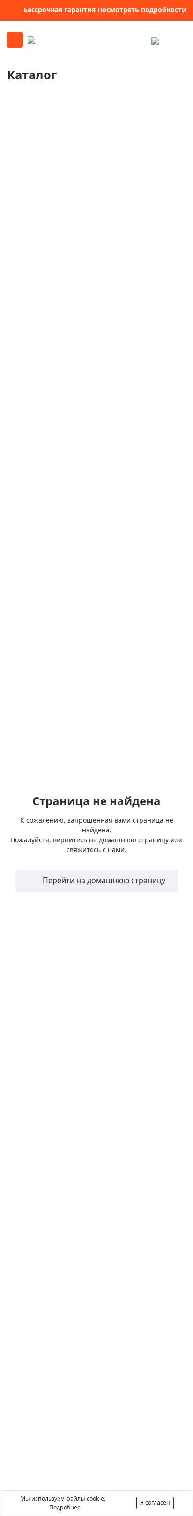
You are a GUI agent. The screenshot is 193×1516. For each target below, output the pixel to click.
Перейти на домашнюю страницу (103, 880)
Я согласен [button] (155, 1503)
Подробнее (65, 1507)
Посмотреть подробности (141, 9)
